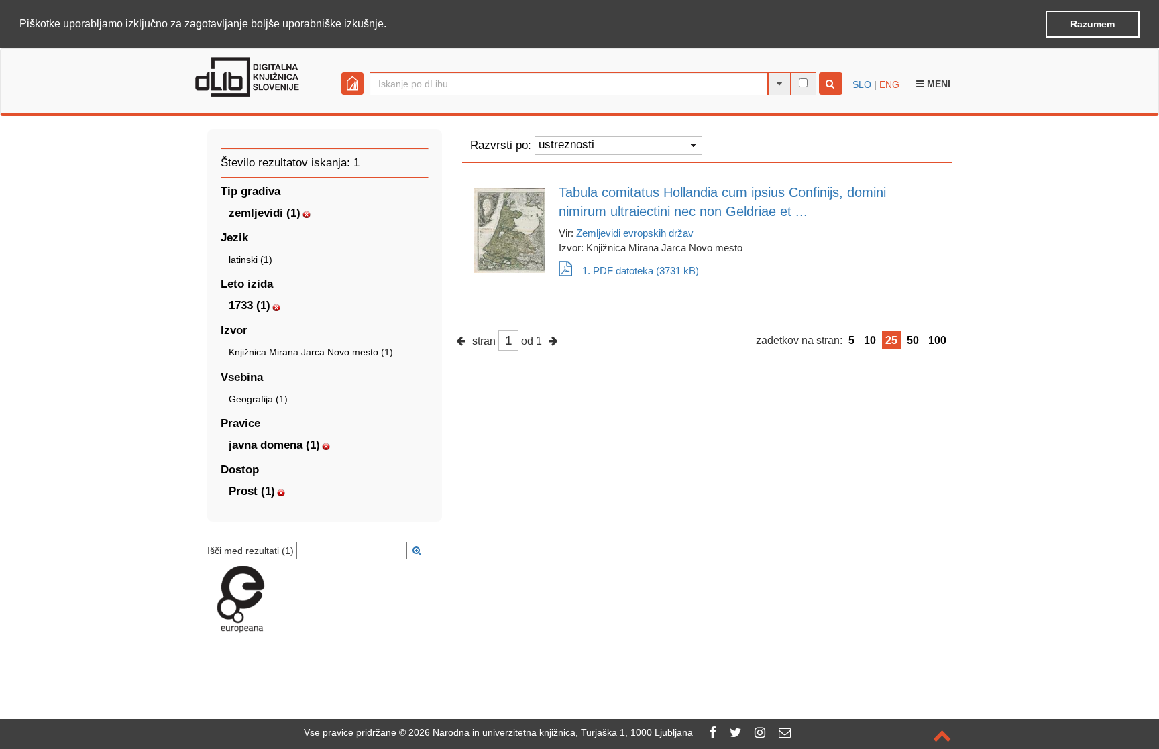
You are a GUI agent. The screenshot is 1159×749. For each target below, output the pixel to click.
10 (870, 340)
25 (891, 340)
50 (913, 340)
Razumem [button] (1092, 24)
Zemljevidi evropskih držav (635, 233)
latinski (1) (250, 259)
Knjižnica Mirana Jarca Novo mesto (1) (311, 352)
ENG (889, 84)
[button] (391, 25)
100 (937, 340)
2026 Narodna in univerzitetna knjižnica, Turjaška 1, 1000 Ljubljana (550, 732)
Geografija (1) (258, 399)
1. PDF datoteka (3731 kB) (640, 270)
